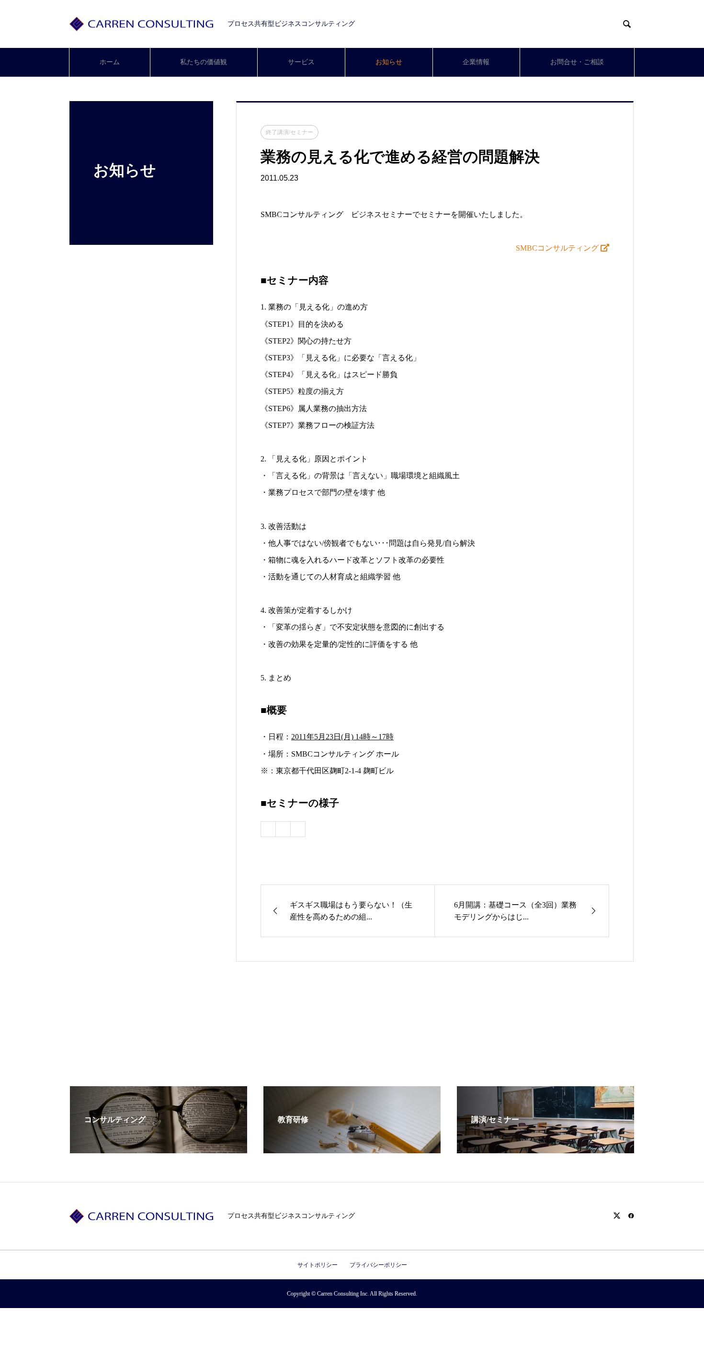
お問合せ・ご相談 (577, 62)
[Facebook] (631, 1215)
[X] (616, 1215)
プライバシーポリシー (378, 1265)
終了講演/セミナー (289, 132)
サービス (301, 62)
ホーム (110, 62)
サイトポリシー (317, 1265)
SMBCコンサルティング (558, 248)
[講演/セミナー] (545, 1149)
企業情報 (476, 62)
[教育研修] (352, 1149)
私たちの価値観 (203, 62)
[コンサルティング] (158, 1149)
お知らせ (388, 62)
